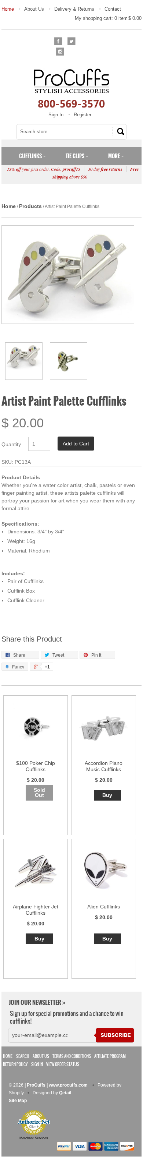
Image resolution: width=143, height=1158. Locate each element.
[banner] (71, 88)
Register (82, 114)
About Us (34, 9)
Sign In (55, 114)
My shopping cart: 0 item (108, 18)
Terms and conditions (71, 1056)
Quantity (11, 444)
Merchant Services (33, 1138)
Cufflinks (31, 156)
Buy (107, 795)
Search (22, 1056)
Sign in (37, 1064)
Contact (112, 9)
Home (7, 9)
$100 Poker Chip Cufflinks (35, 766)
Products (30, 206)
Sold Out (39, 792)
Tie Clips (75, 156)
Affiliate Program (110, 1056)
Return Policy (15, 1064)
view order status (62, 1064)
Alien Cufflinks (103, 907)
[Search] (119, 131)
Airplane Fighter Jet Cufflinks (35, 910)
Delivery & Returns (74, 9)
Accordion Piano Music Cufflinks (103, 766)
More (114, 156)
